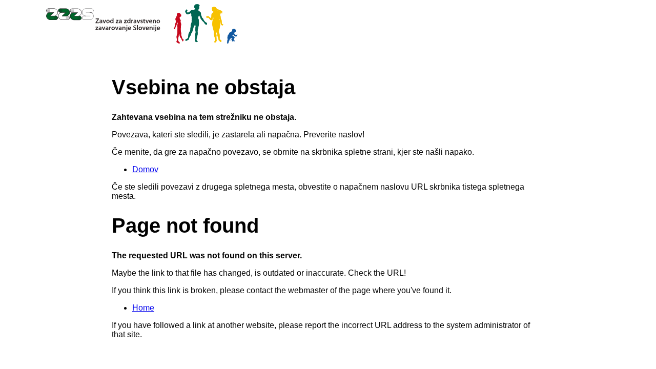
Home (143, 307)
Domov (145, 169)
